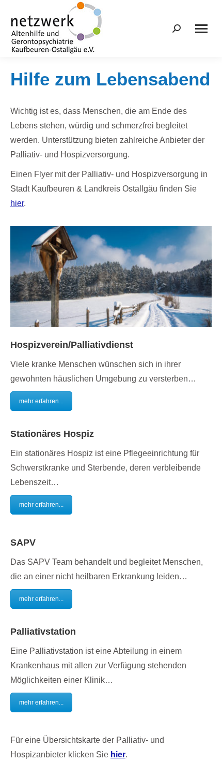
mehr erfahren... (41, 401)
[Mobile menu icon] (201, 29)
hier (17, 203)
